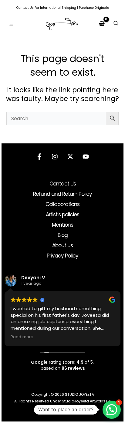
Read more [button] (22, 337)
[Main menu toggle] (11, 24)
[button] (116, 24)
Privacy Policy (62, 255)
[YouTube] (86, 156)
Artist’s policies (62, 214)
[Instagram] (55, 156)
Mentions (62, 224)
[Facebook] (39, 156)
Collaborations (62, 204)
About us (62, 245)
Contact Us (25, 7)
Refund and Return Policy (62, 194)
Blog (63, 235)
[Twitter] (70, 156)
